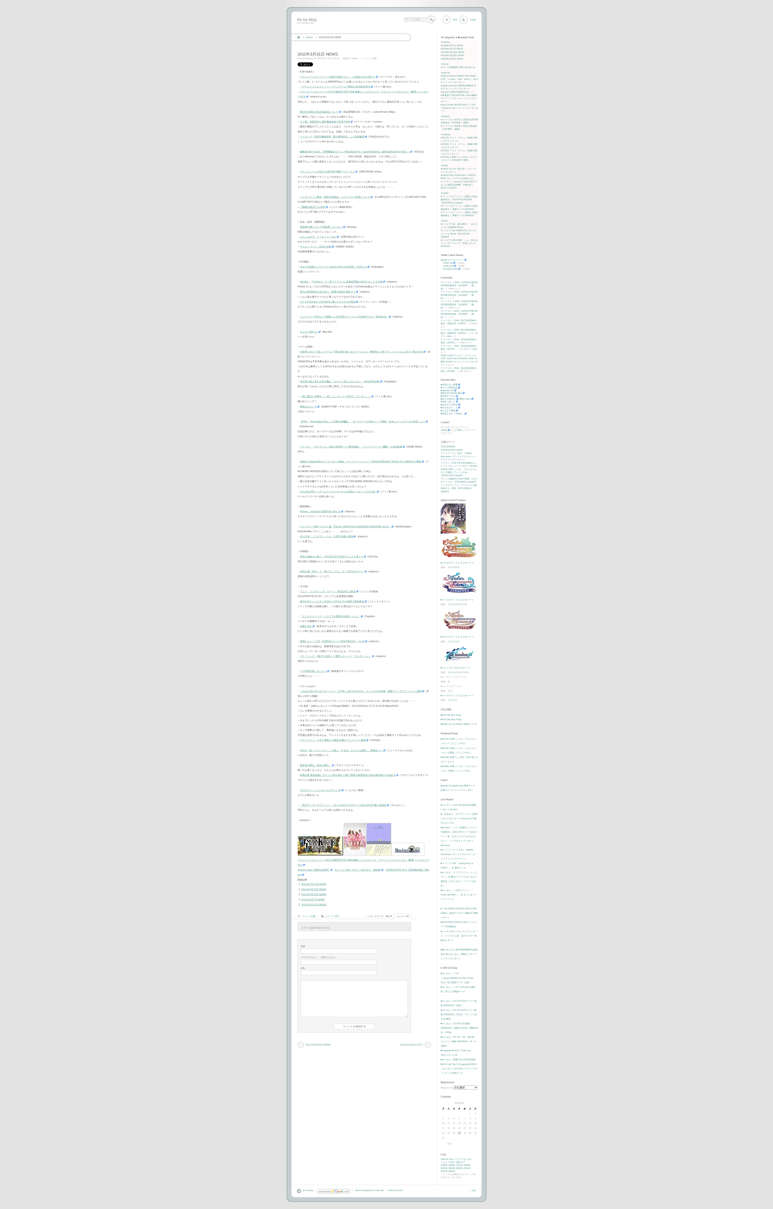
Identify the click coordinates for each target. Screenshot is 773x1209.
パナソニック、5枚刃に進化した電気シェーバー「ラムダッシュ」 (335, 656)
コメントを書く (370, 58)
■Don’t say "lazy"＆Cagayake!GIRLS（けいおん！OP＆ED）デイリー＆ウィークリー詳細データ (459, 1068)
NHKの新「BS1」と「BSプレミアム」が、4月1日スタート (332, 571)
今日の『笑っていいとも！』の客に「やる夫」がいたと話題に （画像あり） (341, 750)
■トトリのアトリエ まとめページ (457, 599)
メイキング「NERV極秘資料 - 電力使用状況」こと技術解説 (332, 136)
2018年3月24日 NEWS (453, 52)
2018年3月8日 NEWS (452, 59)
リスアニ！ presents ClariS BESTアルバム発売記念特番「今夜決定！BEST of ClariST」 (459, 184)
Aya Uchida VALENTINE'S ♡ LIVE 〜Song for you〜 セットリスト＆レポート (459, 107)
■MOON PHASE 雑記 (451, 393)
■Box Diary (465, 399)
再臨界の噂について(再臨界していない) (321, 227)
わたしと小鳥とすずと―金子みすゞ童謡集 (358, 870)
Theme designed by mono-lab (369, 1190)
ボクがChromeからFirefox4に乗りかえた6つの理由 (327, 301)
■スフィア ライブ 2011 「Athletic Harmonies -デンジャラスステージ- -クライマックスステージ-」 (459, 854)
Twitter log (448, 263)
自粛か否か (306, 626)
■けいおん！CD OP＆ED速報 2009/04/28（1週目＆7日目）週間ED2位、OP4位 (459, 1028)
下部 (458, 430)
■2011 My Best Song (451, 715)
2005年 (444, 1168)
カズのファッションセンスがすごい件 (320, 790)
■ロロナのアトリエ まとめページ (457, 636)
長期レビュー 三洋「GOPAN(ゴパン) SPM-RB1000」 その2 (332, 641)
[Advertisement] (369, 28)
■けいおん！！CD (450, 973)
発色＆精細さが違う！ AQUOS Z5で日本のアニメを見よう (331, 556)
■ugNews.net (447, 390)
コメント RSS (332, 916)
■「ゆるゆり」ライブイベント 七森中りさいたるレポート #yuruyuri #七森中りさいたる (459, 818)
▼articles (445, 42)
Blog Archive (447, 1087)
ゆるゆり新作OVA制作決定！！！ (458, 92)
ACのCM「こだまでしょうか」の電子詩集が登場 (326, 536)
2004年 (451, 1168)
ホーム (299, 37)
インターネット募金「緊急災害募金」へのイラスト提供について (335, 197)
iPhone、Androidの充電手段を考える (320, 511)
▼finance (445, 116)
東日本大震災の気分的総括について (319, 111)
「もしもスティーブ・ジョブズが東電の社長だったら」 (330, 616)
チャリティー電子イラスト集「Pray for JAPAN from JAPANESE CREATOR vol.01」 (345, 526)
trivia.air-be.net (395, 1190)
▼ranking (445, 134)
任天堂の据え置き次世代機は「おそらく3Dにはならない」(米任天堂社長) (340, 381)
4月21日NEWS (448, 446)
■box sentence (448, 399)
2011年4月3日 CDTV (411, 1044)
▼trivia (444, 221)
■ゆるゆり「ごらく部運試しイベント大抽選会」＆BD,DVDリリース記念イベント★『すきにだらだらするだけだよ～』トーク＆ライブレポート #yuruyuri (459, 836)
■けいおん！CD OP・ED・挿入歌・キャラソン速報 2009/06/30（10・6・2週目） (459, 1041)
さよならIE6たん (309, 331)
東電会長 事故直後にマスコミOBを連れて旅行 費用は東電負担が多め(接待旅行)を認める (348, 775)
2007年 (459, 1165)
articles (309, 37)
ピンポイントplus (468, 349)
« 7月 (448, 1144)
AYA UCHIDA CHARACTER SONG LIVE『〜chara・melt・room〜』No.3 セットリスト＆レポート (459, 79)
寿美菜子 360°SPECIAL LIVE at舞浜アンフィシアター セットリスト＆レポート (459, 98)
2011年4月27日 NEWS (313, 884)
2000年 (451, 1171)
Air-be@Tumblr (450, 269)
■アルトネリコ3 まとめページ (455, 667)
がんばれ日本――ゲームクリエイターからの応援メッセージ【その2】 (338, 491)
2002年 (467, 1168)
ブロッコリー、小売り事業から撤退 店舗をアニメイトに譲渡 (333, 740)
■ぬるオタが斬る (449, 404)
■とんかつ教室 (448, 410)
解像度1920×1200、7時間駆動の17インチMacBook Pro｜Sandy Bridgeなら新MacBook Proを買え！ (354, 151)
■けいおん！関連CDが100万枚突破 (458, 1059)
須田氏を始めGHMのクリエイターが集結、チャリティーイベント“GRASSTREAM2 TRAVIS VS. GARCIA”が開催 (360, 461)
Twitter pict (448, 266)
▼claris (444, 165)
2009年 (444, 1165)
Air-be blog (306, 19)
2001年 (444, 1171)
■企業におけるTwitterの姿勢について (459, 724)
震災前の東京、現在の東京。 (315, 765)
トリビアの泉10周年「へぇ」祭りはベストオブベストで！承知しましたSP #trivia (459, 243)
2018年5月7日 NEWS (452, 45)
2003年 (459, 1168)
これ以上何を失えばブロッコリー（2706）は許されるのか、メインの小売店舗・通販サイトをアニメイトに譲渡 (361, 691)
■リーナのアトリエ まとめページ (457, 695)
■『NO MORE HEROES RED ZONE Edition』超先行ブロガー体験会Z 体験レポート (459, 913)
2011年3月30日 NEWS (318, 1044)
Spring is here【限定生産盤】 (314, 870)
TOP (473, 1190)
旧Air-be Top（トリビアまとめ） (457, 1159)
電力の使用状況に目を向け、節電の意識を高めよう (327, 291)
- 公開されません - (319, 957)
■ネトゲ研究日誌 (449, 387)
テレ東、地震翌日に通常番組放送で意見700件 (325, 121)
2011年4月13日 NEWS (313, 889)
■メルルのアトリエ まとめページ (457, 562)
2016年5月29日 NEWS (452, 450)
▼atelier (445, 193)
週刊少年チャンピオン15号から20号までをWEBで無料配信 (332, 601)
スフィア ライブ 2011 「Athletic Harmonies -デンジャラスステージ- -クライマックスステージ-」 (459, 456)
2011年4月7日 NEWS (313, 899)
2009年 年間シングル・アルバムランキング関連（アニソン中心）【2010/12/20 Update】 (459, 472)
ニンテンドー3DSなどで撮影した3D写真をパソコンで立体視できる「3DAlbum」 (344, 316)
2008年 (451, 1165)
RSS (455, 20)
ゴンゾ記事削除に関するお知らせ (458, 67)
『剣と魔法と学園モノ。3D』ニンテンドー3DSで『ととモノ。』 (335, 396)
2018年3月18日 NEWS (453, 55)
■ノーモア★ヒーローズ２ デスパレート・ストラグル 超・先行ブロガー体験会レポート (459, 935)
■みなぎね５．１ (449, 407)
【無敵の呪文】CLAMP (312, 207)
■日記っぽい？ (448, 401)
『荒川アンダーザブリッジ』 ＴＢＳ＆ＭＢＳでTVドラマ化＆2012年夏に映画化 (343, 805)
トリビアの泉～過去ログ (453, 1162)
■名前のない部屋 (449, 384)
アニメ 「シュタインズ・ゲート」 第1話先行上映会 (328, 591)
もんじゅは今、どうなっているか (318, 236)
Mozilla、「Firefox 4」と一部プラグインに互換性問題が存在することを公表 (341, 281)
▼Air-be (445, 64)
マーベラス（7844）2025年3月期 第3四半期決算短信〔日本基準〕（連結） (459, 285)
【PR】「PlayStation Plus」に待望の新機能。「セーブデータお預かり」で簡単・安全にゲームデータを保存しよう (362, 421)
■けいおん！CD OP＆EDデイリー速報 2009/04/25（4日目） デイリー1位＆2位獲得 (459, 1014)
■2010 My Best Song (451, 719)
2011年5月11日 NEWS (313, 904)
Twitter (473, 20)
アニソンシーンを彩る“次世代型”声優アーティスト (327, 171)
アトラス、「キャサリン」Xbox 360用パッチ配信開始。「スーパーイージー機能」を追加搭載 (351, 446)
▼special (445, 72)
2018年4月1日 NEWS (452, 48)
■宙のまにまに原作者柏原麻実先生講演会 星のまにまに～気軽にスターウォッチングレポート (459, 954)
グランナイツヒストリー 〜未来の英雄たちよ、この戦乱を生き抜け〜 (337, 76)
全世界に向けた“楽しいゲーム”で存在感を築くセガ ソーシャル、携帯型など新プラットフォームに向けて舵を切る (361, 351)
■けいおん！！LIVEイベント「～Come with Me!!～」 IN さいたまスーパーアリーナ (459, 894)
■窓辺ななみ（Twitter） (452, 413)
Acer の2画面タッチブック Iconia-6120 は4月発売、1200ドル (333, 266)
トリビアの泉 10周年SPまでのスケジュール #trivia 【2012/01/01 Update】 (459, 233)
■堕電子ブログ (448, 396)
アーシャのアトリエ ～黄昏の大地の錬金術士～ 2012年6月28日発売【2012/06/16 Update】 (459, 199)
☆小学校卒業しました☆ (313, 671)
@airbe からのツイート (452, 260)
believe (354, 58)
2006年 (467, 1165)
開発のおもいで (308, 406)
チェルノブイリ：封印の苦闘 (315, 246)
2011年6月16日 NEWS (313, 894)
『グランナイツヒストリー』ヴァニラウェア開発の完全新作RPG (335, 86)
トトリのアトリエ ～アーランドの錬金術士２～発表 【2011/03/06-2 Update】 (459, 488)
